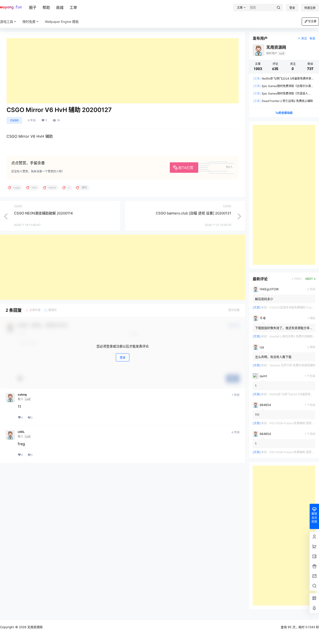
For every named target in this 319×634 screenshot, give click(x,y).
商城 (60, 7)
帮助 (46, 7)
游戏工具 (6, 22)
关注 (304, 38)
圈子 (32, 7)
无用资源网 (34, 627)
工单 (73, 7)
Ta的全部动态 (284, 113)
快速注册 (309, 8)
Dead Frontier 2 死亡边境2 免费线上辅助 (283, 101)
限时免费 (28, 22)
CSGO (14, 120)
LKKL (21, 432)
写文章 (312, 21)
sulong (22, 394)
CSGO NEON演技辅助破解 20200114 (43, 213)
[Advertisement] (123, 70)
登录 (292, 8)
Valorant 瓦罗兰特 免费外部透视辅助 (292, 365)
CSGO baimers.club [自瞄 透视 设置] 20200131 (193, 213)
